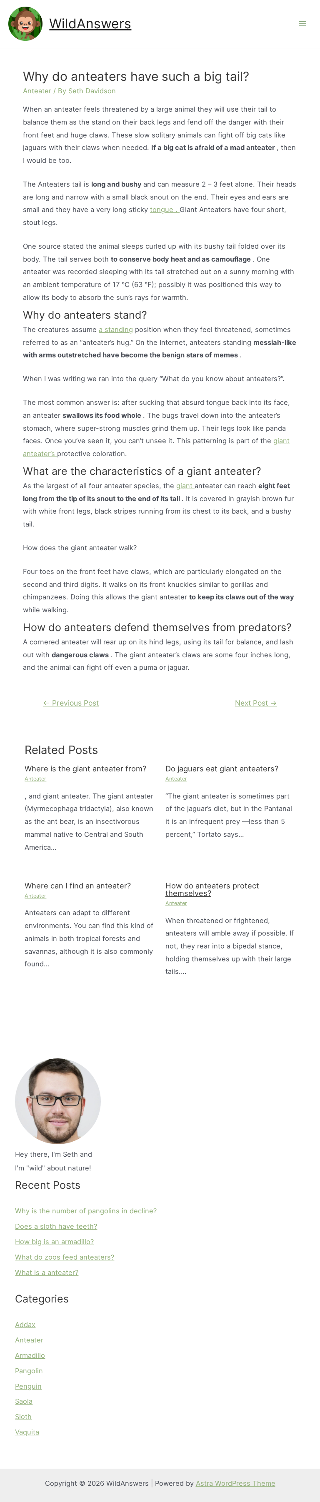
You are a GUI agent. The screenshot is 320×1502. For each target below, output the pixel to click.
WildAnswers (90, 23)
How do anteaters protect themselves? (212, 889)
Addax (25, 1324)
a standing (116, 329)
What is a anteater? (46, 1272)
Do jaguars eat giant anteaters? (221, 768)
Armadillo (30, 1355)
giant (185, 486)
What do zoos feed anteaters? (64, 1257)
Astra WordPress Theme (235, 1483)
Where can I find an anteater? (78, 885)
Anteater (37, 91)
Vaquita (27, 1432)
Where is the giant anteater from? (85, 768)
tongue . (165, 209)
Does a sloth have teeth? (56, 1226)
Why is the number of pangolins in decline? (86, 1211)
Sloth (23, 1416)
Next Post (256, 703)
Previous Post (71, 703)
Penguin (28, 1386)
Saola (23, 1401)
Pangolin (29, 1371)
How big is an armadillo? (54, 1242)
